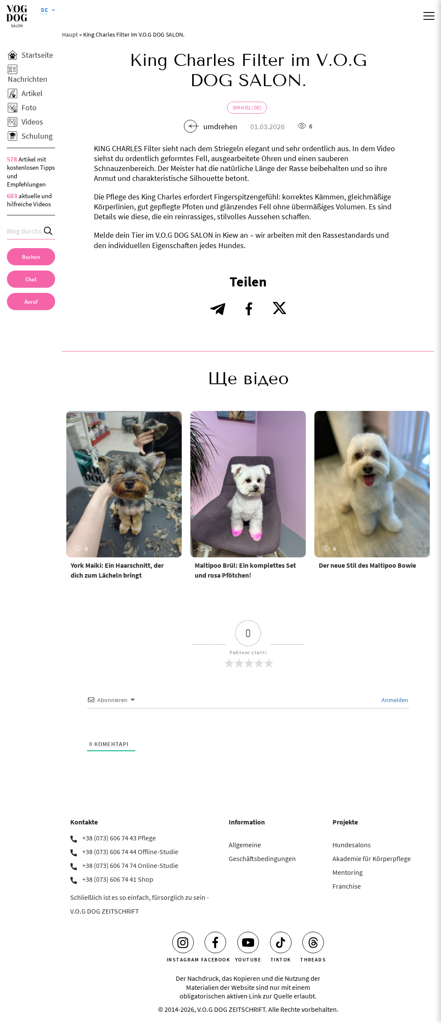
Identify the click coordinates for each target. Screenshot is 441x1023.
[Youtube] (248, 942)
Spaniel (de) (247, 107)
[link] (31, 301)
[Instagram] (183, 942)
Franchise (346, 886)
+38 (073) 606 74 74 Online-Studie (130, 865)
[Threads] (313, 942)
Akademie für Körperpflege (371, 858)
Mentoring (347, 872)
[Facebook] (215, 942)
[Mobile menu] (429, 16)
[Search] (48, 231)
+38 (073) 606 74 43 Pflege (119, 837)
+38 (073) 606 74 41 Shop (117, 879)
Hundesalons (351, 844)
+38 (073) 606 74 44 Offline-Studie (130, 851)
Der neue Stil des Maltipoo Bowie (367, 565)
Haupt (70, 34)
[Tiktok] (281, 942)
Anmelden (394, 700)
